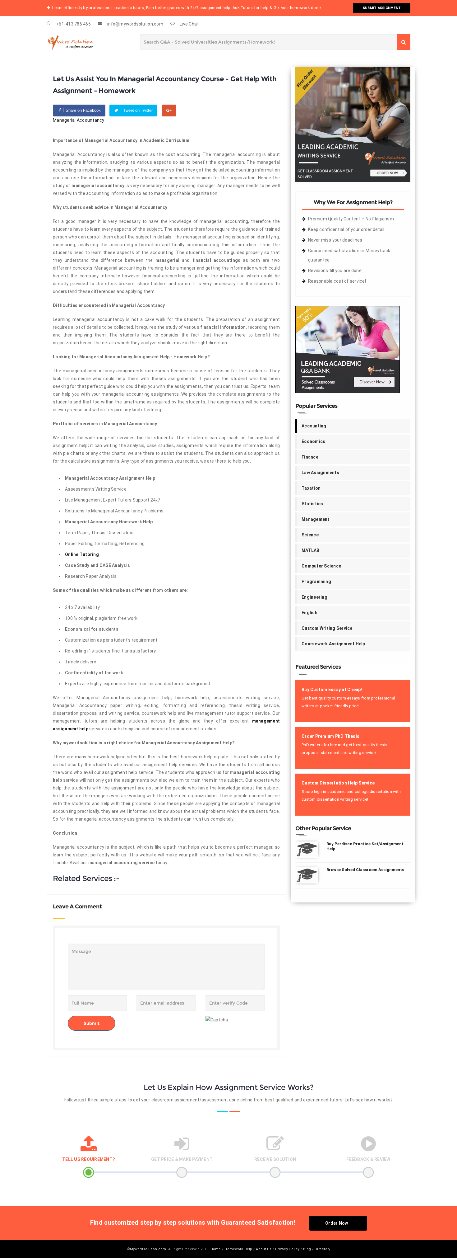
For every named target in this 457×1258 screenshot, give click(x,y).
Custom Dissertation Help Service (338, 782)
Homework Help (238, 1249)
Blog (307, 1249)
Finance (310, 457)
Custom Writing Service (327, 628)
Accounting (314, 425)
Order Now (336, 1223)
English (309, 612)
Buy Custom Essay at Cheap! (332, 689)
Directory (322, 1249)
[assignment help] (352, 124)
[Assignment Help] (78, 41)
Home (215, 1249)
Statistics (312, 503)
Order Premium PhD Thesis (330, 736)
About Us (263, 1249)
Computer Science (321, 565)
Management (316, 519)
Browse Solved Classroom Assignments (365, 869)
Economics (313, 441)
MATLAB (311, 550)
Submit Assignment (382, 8)
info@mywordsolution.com (135, 23)
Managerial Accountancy (78, 120)
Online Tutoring (82, 554)
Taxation (311, 488)
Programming (316, 581)
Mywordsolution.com (148, 1249)
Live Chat (189, 23)
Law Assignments (320, 472)
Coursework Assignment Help (333, 643)
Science (310, 534)
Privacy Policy (287, 1249)
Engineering (314, 597)
